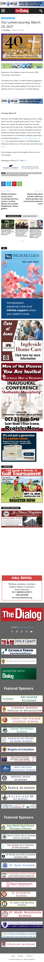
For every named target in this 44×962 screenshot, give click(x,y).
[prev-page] (20, 241)
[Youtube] (31, 632)
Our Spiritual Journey (20, 175)
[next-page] (23, 241)
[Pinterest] (14, 184)
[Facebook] (3, 184)
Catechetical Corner (12, 16)
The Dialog (6, 30)
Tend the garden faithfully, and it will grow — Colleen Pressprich (7, 232)
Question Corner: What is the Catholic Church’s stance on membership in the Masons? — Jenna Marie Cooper (36, 233)
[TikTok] (22, 632)
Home (2, 16)
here (7, 130)
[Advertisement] (22, 551)
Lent (39, 173)
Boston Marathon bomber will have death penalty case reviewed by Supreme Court (33, 199)
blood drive (32, 173)
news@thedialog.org (26, 627)
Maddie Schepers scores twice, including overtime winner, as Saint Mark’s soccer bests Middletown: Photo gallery (9, 201)
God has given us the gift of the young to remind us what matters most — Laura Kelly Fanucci (21, 233)
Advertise (20, 956)
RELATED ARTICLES (13, 216)
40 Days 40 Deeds (11, 173)
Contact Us (29, 956)
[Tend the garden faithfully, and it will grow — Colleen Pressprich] (7, 224)
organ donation (7, 175)
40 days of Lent (22, 173)
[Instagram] (17, 632)
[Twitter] (9, 184)
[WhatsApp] (19, 184)
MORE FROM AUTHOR (29, 216)
